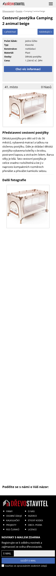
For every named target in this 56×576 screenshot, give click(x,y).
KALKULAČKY (13, 520)
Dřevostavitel (8, 11)
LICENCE (32, 529)
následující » (45, 31)
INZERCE (32, 515)
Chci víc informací (28, 69)
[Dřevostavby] (14, 3)
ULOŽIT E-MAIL (28, 560)
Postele (19, 11)
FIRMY (9, 511)
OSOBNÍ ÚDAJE (14, 515)
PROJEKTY (11, 524)
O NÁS (31, 511)
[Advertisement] (28, 358)
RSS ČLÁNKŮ (12, 529)
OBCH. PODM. (35, 524)
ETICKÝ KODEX (35, 520)
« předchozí (10, 31)
